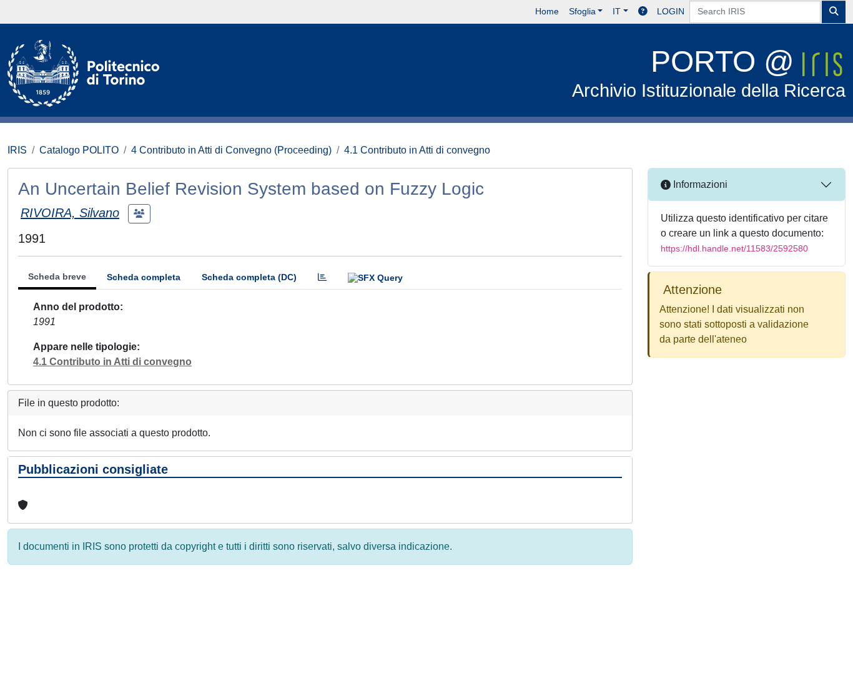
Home (547, 11)
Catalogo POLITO (79, 150)
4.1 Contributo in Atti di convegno (417, 150)
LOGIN (670, 11)
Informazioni (699, 184)
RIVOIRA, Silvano (70, 213)
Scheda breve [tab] (57, 276)
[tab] (322, 277)
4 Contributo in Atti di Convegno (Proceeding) (231, 150)
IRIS (17, 150)
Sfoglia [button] (582, 11)
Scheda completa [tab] (143, 277)
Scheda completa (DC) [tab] (249, 277)
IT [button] (617, 11)
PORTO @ (709, 72)
